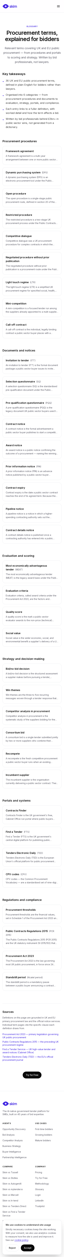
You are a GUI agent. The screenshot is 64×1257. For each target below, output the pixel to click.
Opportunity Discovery (14, 1129)
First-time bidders (44, 1129)
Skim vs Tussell (10, 1172)
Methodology (42, 1183)
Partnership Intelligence (14, 1157)
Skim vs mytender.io (12, 1189)
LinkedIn (39, 1200)
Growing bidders (43, 1134)
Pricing (38, 1172)
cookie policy (21, 1240)
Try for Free (32, 1075)
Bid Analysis (8, 1134)
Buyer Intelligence (11, 1151)
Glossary (39, 1189)
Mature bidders (43, 1140)
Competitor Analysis (12, 1140)
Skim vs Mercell (10, 1195)
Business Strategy (11, 1146)
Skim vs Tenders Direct (14, 1206)
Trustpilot (40, 1206)
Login (38, 1195)
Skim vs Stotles (10, 1178)
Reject (12, 1248)
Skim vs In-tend (10, 1200)
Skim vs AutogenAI (11, 1183)
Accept (27, 1248)
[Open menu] (58, 6)
